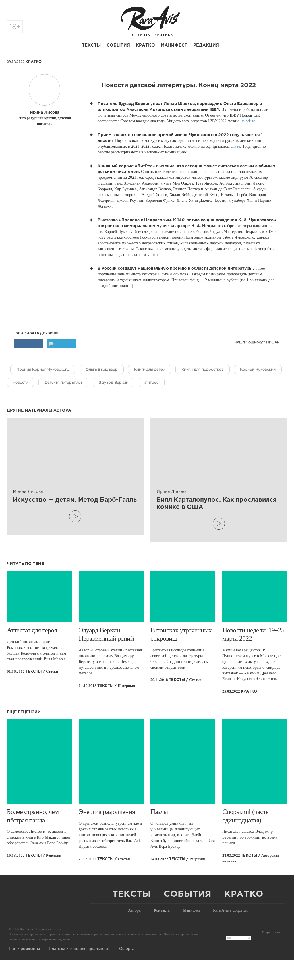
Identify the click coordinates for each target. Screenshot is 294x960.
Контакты (162, 910)
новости (20, 382)
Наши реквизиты (24, 948)
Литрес (151, 382)
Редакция (206, 45)
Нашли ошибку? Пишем (257, 342)
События (118, 45)
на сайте (248, 121)
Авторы (134, 910)
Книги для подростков (202, 369)
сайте (235, 146)
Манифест (174, 45)
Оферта (126, 948)
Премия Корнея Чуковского (42, 369)
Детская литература (63, 382)
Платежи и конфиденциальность (79, 948)
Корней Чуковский (258, 369)
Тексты (91, 45)
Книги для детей (149, 369)
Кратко (145, 45)
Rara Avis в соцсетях (230, 910)
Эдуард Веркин (113, 382)
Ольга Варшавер (102, 369)
